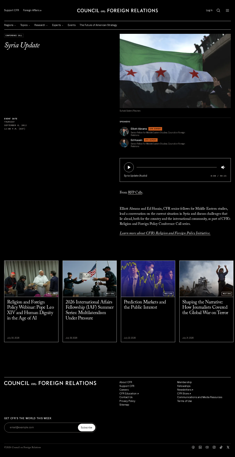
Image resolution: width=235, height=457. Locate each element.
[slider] (138, 167)
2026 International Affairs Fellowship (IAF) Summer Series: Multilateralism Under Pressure (90, 310)
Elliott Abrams (139, 128)
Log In (209, 10)
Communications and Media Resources (199, 397)
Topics (23, 25)
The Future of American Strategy (98, 25)
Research (39, 25)
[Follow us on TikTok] (221, 447)
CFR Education (128, 393)
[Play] (129, 167)
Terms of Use (184, 401)
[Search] (218, 10)
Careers (124, 389)
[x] (228, 447)
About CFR (126, 382)
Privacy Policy (127, 401)
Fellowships (183, 386)
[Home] (117, 10)
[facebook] (193, 447)
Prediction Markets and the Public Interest (145, 305)
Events (71, 25)
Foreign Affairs (31, 10)
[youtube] (207, 447)
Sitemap (124, 404)
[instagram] (214, 447)
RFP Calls (135, 192)
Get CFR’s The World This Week (28, 418)
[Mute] (223, 167)
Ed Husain (136, 140)
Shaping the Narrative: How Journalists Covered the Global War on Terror (205, 307)
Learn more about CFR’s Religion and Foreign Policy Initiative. (165, 233)
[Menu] (227, 10)
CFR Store (183, 393)
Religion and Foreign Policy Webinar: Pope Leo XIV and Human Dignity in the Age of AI (30, 310)
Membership (184, 382)
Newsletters (184, 389)
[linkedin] (200, 447)
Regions (8, 25)
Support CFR (11, 10)
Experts (56, 25)
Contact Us (126, 397)
